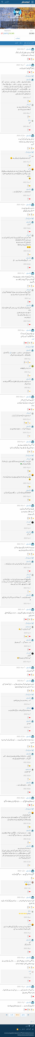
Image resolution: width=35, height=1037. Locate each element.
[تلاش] (2, 2)
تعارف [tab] (16, 43)
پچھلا (23, 1015)
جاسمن (29, 169)
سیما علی (29, 120)
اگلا (12, 1015)
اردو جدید (27, 1026)
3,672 (6, 33)
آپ (25, 461)
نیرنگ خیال (28, 49)
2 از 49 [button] (17, 1015)
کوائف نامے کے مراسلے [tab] (29, 43)
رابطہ (33, 1029)
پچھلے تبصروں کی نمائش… (29, 76)
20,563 (31, 33)
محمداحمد (30, 156)
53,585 (11, 33)
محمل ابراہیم (29, 522)
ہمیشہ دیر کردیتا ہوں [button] (15, 416)
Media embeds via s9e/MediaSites (26, 1035)
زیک (10, 353)
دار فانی (15, 23)
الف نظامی (29, 708)
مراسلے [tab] (21, 43)
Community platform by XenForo (19, 1033)
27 (2, 33)
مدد (20, 1029)
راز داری (23, 1029)
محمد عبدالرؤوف (28, 627)
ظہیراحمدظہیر (29, 105)
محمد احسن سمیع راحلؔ (27, 882)
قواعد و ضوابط (28, 1029)
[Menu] (32, 2)
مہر (31, 1026)
